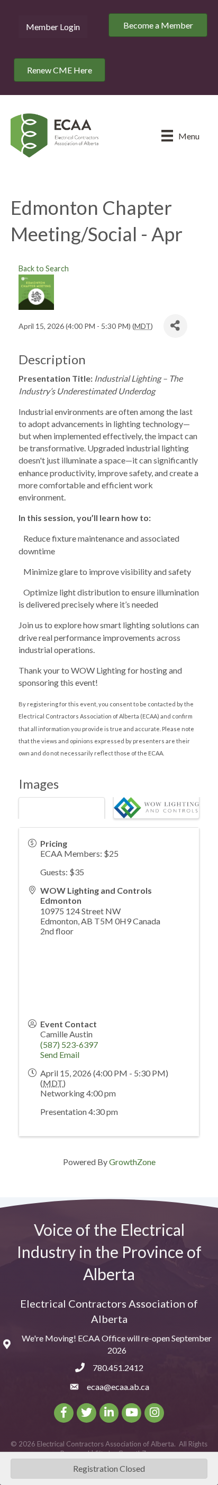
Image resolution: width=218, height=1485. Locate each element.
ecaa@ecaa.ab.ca (118, 1387)
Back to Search (44, 268)
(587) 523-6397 (69, 1044)
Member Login (53, 27)
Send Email (59, 1054)
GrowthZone (132, 1162)
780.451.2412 (118, 1368)
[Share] (175, 326)
